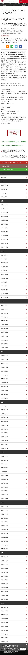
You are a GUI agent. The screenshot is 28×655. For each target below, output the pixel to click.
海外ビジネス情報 (17, 3)
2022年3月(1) (4, 189)
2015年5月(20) (4, 533)
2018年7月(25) (4, 375)
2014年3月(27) (4, 591)
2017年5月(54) (4, 433)
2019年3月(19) (4, 340)
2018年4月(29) (4, 386)
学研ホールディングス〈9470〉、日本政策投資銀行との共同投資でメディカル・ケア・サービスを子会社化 (14, 19)
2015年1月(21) (4, 548)
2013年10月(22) (4, 614)
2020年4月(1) (4, 286)
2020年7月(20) (4, 274)
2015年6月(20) (4, 529)
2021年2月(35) (4, 243)
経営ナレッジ (13, 28)
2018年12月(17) (4, 355)
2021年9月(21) (4, 216)
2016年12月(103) (5, 456)
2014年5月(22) (4, 583)
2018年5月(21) (4, 382)
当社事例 (23, 5)
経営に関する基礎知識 (5, 30)
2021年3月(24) (4, 239)
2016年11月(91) (4, 460)
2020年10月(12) (4, 262)
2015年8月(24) (4, 522)
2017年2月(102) (4, 444)
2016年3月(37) (4, 491)
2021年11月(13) (4, 208)
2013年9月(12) (4, 618)
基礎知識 (4, 5)
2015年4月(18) (4, 537)
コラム (10, 3)
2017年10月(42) (4, 413)
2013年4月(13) (4, 638)
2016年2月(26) (4, 494)
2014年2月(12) (4, 595)
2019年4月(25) (4, 336)
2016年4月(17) (4, 487)
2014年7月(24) (4, 576)
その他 (20, 30)
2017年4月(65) (4, 436)
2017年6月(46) (4, 429)
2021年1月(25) (4, 247)
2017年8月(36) (4, 421)
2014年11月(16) (4, 560)
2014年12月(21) (4, 557)
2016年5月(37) (4, 483)
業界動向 (24, 3)
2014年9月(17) (4, 568)
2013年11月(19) (4, 611)
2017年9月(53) (4, 417)
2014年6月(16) (4, 580)
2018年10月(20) (4, 363)
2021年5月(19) (4, 231)
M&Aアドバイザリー (5, 28)
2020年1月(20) (4, 297)
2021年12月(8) (4, 205)
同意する (23, 649)
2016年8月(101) (4, 471)
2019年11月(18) (4, 309)
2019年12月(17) (4, 305)
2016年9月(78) (4, 468)
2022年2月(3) (4, 193)
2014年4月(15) (4, 587)
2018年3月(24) (4, 390)
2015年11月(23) (4, 510)
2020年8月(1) (4, 270)
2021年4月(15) (4, 235)
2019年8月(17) (4, 320)
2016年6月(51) (4, 479)
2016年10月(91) (4, 464)
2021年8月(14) (4, 220)
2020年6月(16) (4, 278)
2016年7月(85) (4, 475)
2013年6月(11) (4, 630)
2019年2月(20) (4, 344)
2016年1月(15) (4, 498)
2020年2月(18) (4, 293)
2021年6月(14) (4, 228)
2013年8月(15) (4, 622)
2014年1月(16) (4, 599)
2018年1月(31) (4, 398)
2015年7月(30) (4, 525)
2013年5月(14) (4, 634)
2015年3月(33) (4, 541)
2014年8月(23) (4, 572)
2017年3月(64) (4, 440)
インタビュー (14, 5)
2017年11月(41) (4, 410)
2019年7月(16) (4, 324)
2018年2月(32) (4, 394)
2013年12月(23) (4, 607)
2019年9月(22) (4, 317)
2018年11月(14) (4, 359)
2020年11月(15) (4, 259)
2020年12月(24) (4, 255)
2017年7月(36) (4, 425)
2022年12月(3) (4, 185)
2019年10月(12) (4, 313)
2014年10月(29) (4, 564)
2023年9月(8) (4, 177)
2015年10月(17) (4, 514)
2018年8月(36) (4, 371)
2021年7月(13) (4, 224)
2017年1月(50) (4, 448)
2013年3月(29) (4, 641)
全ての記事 (3, 3)
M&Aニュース (14, 30)
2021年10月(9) (4, 212)
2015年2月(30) (4, 545)
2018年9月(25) (4, 367)
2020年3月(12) (4, 289)
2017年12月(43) (4, 406)
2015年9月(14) (4, 518)
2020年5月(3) (4, 282)
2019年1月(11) (4, 347)
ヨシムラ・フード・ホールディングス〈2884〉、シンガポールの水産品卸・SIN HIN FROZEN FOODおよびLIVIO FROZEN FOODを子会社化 (13, 24)
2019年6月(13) (4, 328)
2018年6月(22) (4, 378)
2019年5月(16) (4, 332)
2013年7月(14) (4, 626)
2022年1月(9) (4, 197)
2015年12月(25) (4, 506)
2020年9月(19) (4, 266)
